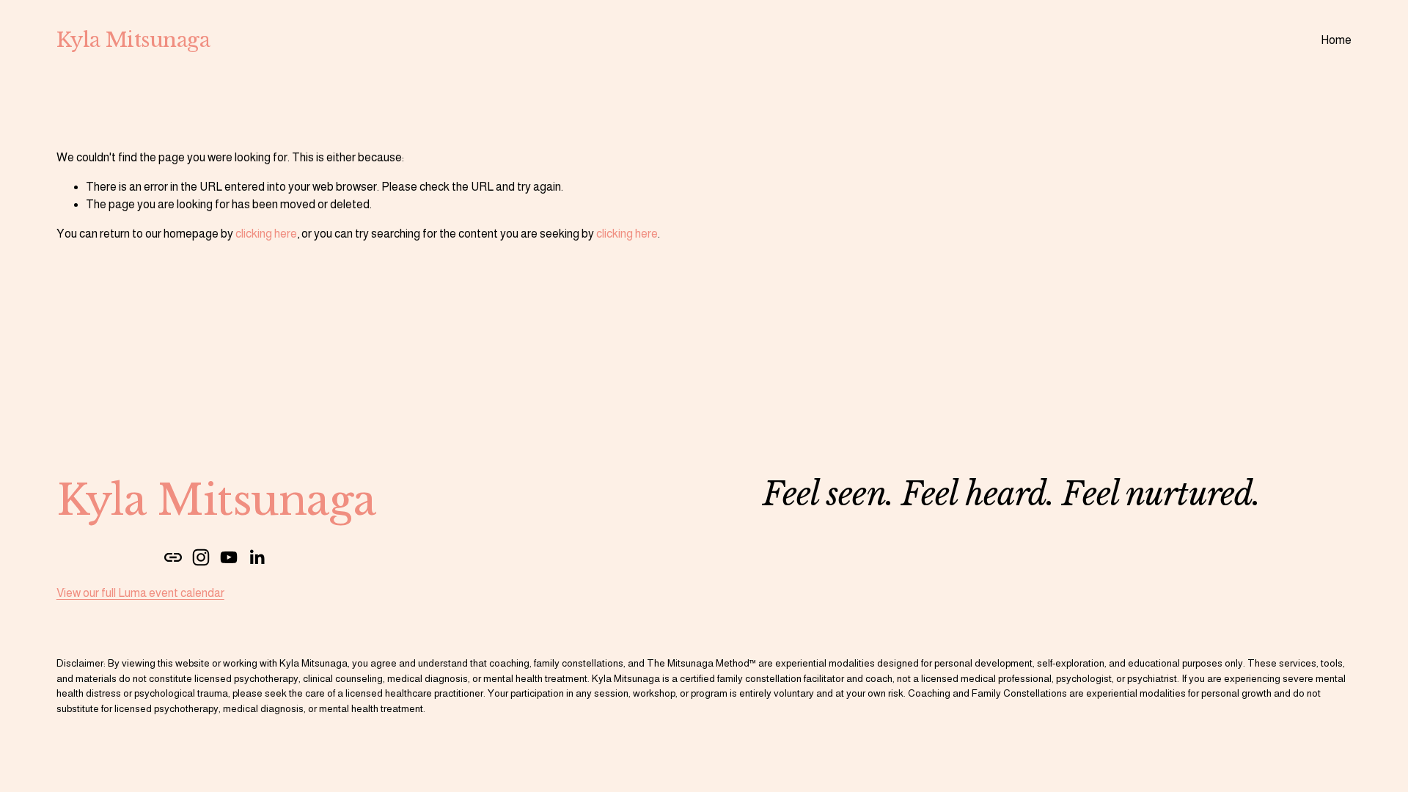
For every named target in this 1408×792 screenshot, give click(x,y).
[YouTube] (229, 557)
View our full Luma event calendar (140, 593)
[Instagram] (201, 557)
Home (1336, 40)
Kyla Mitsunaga (133, 39)
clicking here (266, 233)
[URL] (173, 557)
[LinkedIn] (256, 557)
